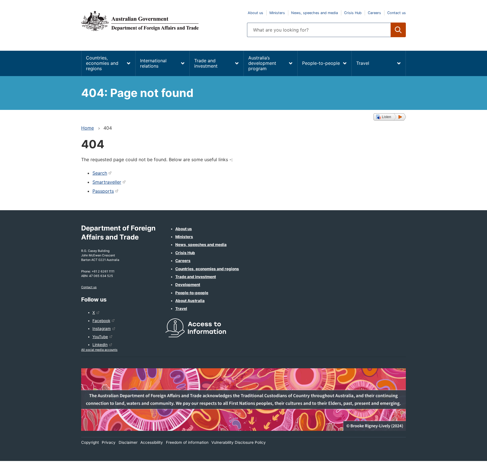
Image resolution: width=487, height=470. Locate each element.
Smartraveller (106, 182)
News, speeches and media (314, 13)
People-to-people (321, 63)
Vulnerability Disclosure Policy (238, 442)
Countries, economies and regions (102, 63)
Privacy (109, 442)
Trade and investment (206, 63)
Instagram (101, 328)
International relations (153, 63)
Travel (362, 63)
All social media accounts (99, 350)
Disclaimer (128, 442)
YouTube (100, 336)
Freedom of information (187, 442)
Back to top (468, 462)
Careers (374, 13)
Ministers (277, 13)
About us (255, 13)
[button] (389, 117)
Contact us (396, 13)
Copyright (90, 442)
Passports (103, 191)
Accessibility (151, 442)
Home (87, 128)
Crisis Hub (353, 13)
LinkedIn (100, 344)
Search (99, 173)
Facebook (101, 320)
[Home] (160, 21)
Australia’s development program (262, 63)
